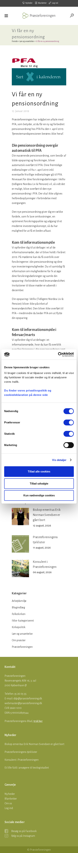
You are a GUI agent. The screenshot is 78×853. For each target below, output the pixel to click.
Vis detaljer (59, 460)
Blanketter (42, 3)
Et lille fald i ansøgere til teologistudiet (27, 767)
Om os (8, 803)
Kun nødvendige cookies (39, 495)
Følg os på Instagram (23, 835)
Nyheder (28, 3)
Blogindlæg (18, 607)
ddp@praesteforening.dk (27, 698)
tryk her (38, 721)
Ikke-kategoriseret (23, 620)
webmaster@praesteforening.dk (23, 703)
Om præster (19, 640)
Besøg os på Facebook (24, 831)
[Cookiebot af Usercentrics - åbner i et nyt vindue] (58, 354)
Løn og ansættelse (26, 41)
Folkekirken (18, 614)
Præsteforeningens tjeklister (21, 751)
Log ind (55, 3)
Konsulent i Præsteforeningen (22, 759)
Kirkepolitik (18, 627)
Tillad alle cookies (39, 471)
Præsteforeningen (22, 646)
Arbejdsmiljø (19, 600)
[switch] (68, 422)
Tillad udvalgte (39, 483)
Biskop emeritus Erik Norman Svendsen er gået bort (47, 515)
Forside (15, 41)
